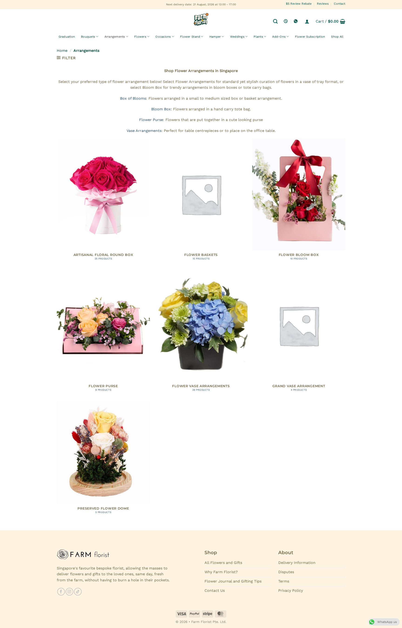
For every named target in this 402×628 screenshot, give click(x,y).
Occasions (163, 36)
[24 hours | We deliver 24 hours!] (286, 21)
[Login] (307, 21)
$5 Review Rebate (299, 3)
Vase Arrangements (144, 130)
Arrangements (114, 36)
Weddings (237, 36)
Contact (339, 3)
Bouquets (88, 36)
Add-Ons (279, 36)
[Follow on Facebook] (61, 591)
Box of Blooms (133, 98)
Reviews (323, 3)
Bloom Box (161, 109)
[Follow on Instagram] (69, 591)
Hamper (215, 36)
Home (62, 50)
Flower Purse (151, 120)
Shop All (337, 36)
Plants (258, 36)
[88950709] (296, 21)
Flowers (140, 36)
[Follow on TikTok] (78, 591)
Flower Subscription (310, 36)
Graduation (67, 36)
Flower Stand (190, 36)
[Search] (275, 21)
